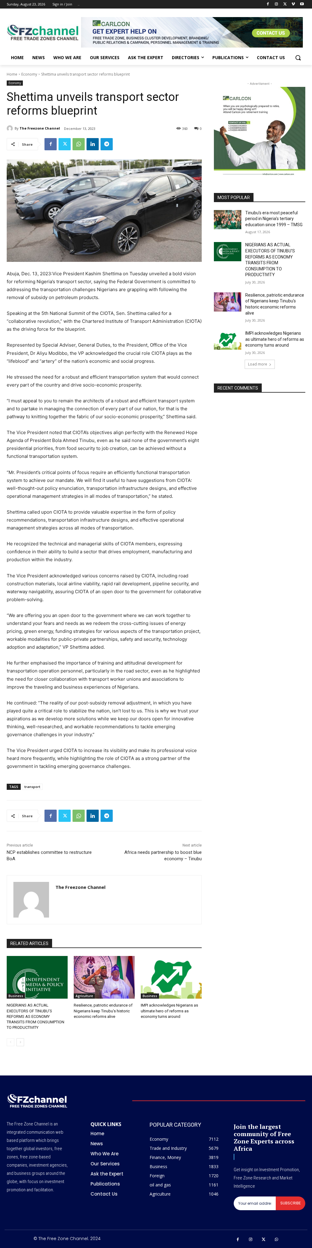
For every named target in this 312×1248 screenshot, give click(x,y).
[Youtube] (301, 4)
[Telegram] (107, 144)
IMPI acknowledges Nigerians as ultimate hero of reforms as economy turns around (169, 1010)
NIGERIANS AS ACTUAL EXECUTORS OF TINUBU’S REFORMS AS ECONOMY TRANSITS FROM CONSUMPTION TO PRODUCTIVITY (35, 1016)
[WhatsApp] (79, 144)
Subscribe (290, 1203)
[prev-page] (10, 1042)
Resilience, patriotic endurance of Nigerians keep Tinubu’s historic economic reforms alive (103, 1010)
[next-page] (20, 1042)
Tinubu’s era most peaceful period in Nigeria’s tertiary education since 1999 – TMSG (274, 218)
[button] (298, 57)
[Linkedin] (93, 144)
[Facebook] (267, 4)
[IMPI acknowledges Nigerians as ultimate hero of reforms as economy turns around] (171, 977)
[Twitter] (285, 4)
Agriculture (84, 996)
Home (12, 74)
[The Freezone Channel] (11, 128)
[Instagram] (276, 4)
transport (32, 786)
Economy (29, 74)
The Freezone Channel (40, 128)
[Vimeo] (293, 4)
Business (16, 996)
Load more (257, 364)
